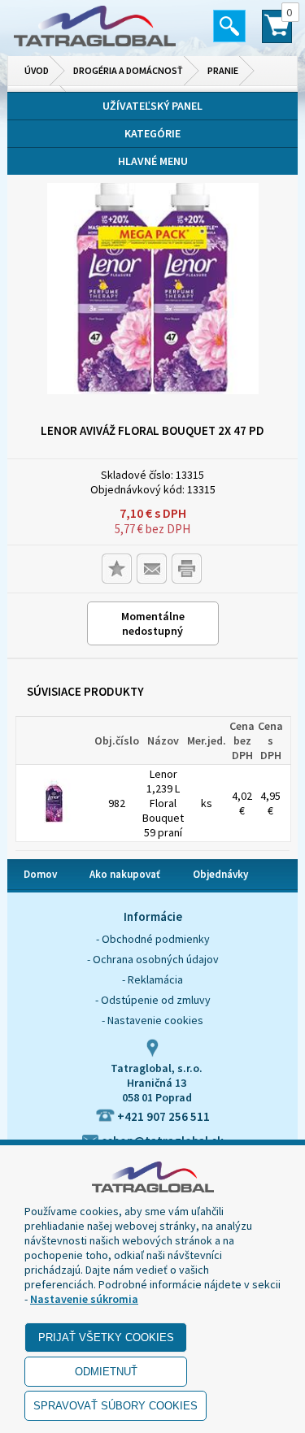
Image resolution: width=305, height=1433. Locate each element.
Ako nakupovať (124, 874)
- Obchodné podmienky (153, 938)
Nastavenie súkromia (84, 1299)
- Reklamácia (152, 979)
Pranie (222, 70)
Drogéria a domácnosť (128, 70)
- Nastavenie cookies (152, 1020)
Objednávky (220, 874)
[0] (277, 33)
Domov (40, 874)
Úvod (36, 70)
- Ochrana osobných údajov (153, 959)
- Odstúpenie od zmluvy (153, 999)
